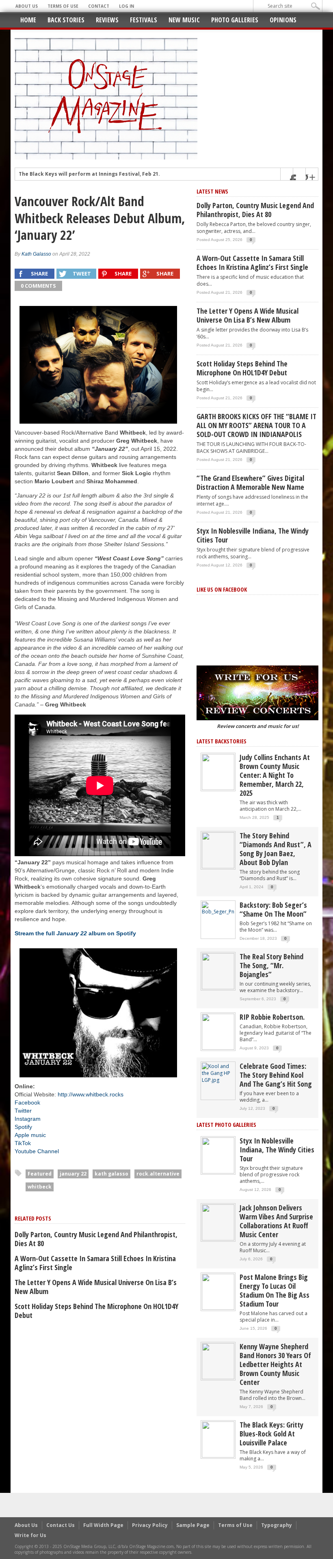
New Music (184, 19)
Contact (98, 6)
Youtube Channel (37, 1151)
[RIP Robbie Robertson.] (218, 1031)
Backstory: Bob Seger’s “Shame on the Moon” (273, 909)
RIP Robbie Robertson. (272, 1016)
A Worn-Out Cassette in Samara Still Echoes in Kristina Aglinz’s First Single (95, 1263)
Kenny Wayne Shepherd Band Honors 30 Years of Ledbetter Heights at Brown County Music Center (275, 1364)
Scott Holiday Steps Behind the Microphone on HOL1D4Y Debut (96, 1311)
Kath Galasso (36, 254)
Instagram (28, 1118)
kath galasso (111, 1173)
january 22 (73, 1173)
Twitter (23, 1110)
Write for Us (30, 1535)
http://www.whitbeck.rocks (90, 1094)
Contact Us (60, 1525)
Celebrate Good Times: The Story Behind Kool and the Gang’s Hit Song (276, 1075)
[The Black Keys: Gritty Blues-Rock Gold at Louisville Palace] (218, 1439)
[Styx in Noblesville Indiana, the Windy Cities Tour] (218, 1155)
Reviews (107, 19)
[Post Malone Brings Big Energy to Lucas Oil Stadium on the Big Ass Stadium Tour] (218, 1291)
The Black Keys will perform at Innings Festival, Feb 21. (89, 174)
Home (28, 19)
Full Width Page (103, 1525)
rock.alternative (157, 1173)
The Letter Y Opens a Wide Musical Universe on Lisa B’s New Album (96, 1287)
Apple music (30, 1135)
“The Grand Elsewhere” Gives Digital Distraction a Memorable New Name (250, 482)
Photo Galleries (234, 19)
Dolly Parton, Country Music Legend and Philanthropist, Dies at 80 (96, 1239)
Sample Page (193, 1525)
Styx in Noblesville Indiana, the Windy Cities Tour (253, 535)
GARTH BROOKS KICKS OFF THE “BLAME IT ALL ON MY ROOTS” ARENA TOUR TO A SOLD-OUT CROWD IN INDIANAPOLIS (256, 425)
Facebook (27, 1102)
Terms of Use (63, 6)
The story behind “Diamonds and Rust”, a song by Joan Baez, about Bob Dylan (275, 849)
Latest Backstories (222, 741)
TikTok (23, 1143)
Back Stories (66, 19)
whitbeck (40, 1186)
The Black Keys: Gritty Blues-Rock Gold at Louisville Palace (271, 1433)
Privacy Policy (150, 1525)
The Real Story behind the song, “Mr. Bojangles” (271, 965)
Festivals (143, 19)
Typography (276, 1525)
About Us (26, 6)
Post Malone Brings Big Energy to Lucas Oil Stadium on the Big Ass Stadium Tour (274, 1290)
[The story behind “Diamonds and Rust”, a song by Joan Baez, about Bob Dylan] (218, 849)
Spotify (23, 1127)
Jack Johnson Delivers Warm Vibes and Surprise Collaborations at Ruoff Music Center (276, 1221)
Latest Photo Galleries (226, 1124)
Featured (40, 1173)
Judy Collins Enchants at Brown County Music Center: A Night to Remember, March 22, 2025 (275, 775)
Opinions (283, 19)
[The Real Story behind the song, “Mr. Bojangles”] (218, 970)
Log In (126, 6)
